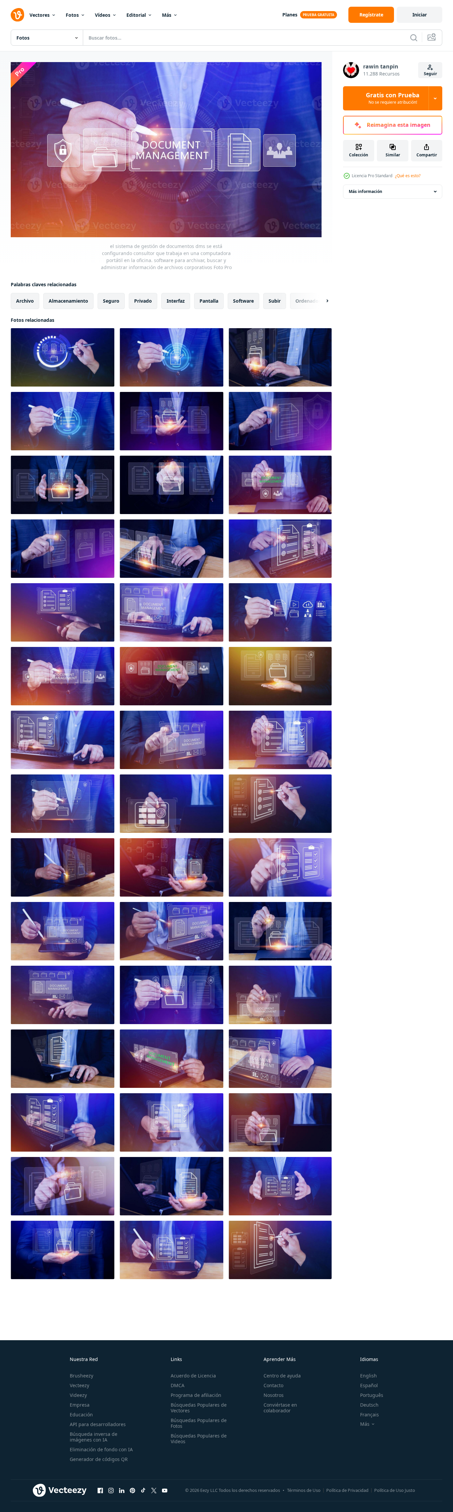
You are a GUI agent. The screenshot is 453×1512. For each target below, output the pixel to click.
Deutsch (369, 1405)
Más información (365, 191)
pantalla (209, 300)
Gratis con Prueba (392, 98)
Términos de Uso (304, 1490)
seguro (111, 300)
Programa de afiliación (196, 1395)
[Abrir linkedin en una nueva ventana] (121, 1490)
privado (143, 300)
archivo (25, 300)
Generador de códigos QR (99, 1459)
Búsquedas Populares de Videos (199, 1438)
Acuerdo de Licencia (193, 1375)
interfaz (176, 300)
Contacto (273, 1385)
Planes (289, 14)
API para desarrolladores (98, 1424)
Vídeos (102, 15)
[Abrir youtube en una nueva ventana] (164, 1490)
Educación (81, 1414)
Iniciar (419, 14)
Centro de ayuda (282, 1375)
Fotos (72, 15)
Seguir (430, 74)
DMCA (177, 1385)
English (368, 1375)
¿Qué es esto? (407, 176)
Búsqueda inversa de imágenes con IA (93, 1437)
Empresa (80, 1405)
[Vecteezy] (17, 14)
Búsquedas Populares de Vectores (199, 1408)
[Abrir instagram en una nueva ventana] (111, 1490)
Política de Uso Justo (394, 1490)
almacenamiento (68, 300)
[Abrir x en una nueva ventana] (154, 1490)
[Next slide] (321, 301)
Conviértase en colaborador (280, 1408)
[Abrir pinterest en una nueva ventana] (132, 1490)
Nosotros (274, 1395)
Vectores (40, 15)
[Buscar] (414, 38)
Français (369, 1414)
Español (369, 1385)
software (243, 300)
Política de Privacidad (347, 1490)
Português (371, 1395)
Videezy (78, 1395)
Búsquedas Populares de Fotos (199, 1423)
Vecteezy (79, 1385)
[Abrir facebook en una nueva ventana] (100, 1490)
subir (275, 300)
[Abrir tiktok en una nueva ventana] (143, 1490)
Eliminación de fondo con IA (101, 1449)
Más (166, 15)
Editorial (136, 15)
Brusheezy (81, 1375)
